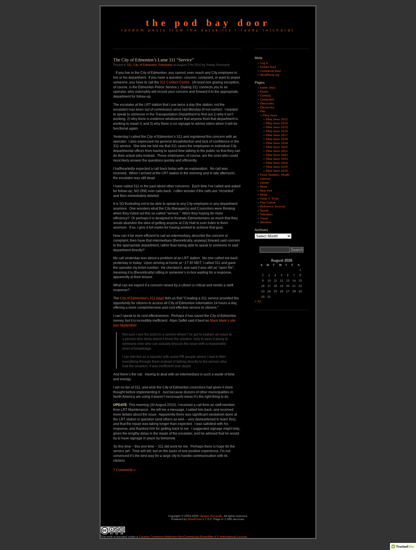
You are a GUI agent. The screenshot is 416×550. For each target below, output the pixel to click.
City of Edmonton (145, 64)
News (263, 194)
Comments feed (270, 70)
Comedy (265, 95)
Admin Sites (267, 87)
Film (262, 111)
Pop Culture (268, 202)
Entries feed (268, 66)
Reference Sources (272, 206)
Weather (265, 222)
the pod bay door (208, 23)
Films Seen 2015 (277, 127)
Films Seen (270, 115)
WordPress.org (269, 74)
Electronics (267, 107)
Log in (264, 63)
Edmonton (165, 64)
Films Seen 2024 (277, 162)
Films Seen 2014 (277, 123)
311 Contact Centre (175, 82)
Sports (264, 210)
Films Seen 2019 (277, 143)
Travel (264, 218)
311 (129, 64)
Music (263, 186)
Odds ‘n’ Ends (269, 198)
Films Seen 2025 (277, 166)
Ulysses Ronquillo (211, 515)
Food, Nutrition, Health (275, 174)
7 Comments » (124, 470)
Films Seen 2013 (277, 119)
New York (266, 190)
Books (264, 91)
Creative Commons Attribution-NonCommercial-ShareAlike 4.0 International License (193, 536)
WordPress (195, 519)
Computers (267, 99)
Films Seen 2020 (277, 147)
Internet (265, 178)
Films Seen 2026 (277, 170)
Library (264, 182)
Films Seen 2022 (277, 154)
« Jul (258, 301)
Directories (267, 103)
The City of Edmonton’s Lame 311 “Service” (153, 59)
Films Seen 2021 (277, 150)
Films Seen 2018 (277, 139)
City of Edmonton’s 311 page (142, 298)
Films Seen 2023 (277, 158)
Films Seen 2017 (277, 135)
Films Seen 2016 (277, 131)
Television (266, 214)
